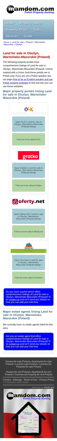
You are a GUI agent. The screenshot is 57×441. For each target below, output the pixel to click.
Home (10, 23)
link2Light (49, 387)
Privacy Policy (46, 379)
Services (12, 36)
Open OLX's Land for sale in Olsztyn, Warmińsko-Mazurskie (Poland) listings (28, 124)
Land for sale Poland (26, 364)
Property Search (31, 23)
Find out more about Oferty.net (28, 231)
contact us (14, 299)
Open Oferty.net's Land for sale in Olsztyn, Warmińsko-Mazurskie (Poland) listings (28, 216)
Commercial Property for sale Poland (33, 365)
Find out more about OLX (28, 139)
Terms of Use (30, 379)
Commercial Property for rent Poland (33, 374)
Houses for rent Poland (18, 372)
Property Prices (17, 29)
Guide (28, 36)
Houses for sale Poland (17, 361)
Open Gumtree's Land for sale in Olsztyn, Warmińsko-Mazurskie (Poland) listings (28, 262)
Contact (7, 379)
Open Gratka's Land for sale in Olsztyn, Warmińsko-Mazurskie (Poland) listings (28, 170)
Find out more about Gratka (28, 185)
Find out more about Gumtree (28, 277)
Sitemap (17, 379)
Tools (37, 29)
